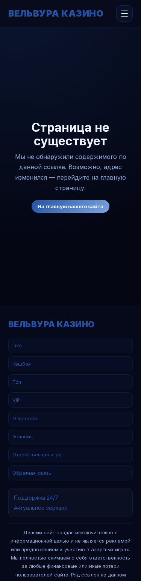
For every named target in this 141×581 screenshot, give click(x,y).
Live (17, 345)
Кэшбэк (21, 364)
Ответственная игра (37, 454)
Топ (16, 382)
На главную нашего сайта (70, 206)
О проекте (24, 418)
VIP (16, 400)
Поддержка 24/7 (36, 497)
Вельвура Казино (55, 13)
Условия (22, 436)
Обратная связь (31, 473)
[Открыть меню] (124, 13)
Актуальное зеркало (41, 508)
